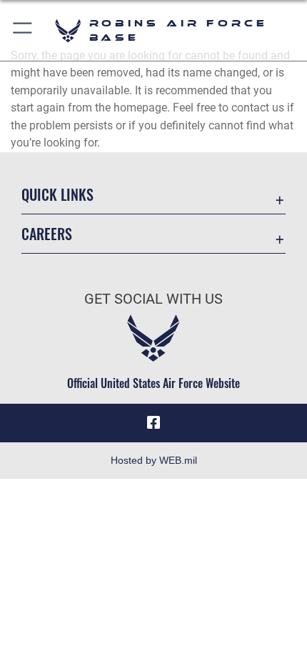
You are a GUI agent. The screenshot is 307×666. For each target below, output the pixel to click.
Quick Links (57, 194)
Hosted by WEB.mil (154, 460)
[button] (23, 30)
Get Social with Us (153, 299)
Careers (46, 234)
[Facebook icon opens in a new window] (153, 423)
